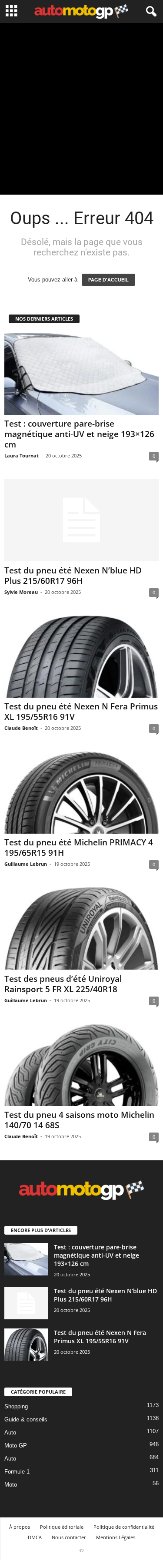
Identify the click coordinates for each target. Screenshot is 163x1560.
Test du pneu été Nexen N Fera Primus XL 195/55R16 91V (81, 711)
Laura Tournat (21, 455)
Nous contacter (69, 1537)
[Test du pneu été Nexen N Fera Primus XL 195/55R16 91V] (81, 657)
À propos (19, 1527)
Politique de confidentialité (123, 1527)
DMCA (35, 1537)
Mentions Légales (115, 1537)
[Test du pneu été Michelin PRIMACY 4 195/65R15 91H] (81, 793)
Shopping (16, 1406)
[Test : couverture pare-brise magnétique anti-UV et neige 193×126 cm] (81, 374)
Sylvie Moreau (21, 592)
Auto (10, 1432)
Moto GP (15, 1445)
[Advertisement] (81, 108)
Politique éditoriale (61, 1527)
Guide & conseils (25, 1419)
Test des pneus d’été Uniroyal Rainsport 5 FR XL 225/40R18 (63, 984)
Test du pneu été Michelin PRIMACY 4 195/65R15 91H (78, 847)
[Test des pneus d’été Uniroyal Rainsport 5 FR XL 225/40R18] (81, 929)
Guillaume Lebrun (25, 864)
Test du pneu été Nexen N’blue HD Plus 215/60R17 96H (73, 575)
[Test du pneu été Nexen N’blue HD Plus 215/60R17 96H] (81, 520)
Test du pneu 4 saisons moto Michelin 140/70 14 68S (79, 1120)
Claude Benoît (21, 728)
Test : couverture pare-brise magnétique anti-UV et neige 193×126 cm (79, 434)
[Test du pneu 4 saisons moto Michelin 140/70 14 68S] (81, 1065)
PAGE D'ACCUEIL (108, 279)
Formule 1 (17, 1471)
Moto (10, 1484)
